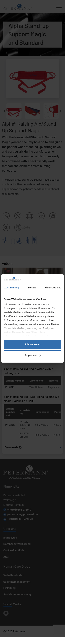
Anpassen (30, 355)
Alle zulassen (32, 344)
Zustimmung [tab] (11, 287)
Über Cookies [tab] (53, 287)
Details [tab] (32, 287)
